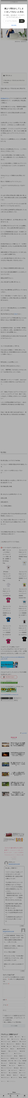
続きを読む (14, 25)
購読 (22, 21)
